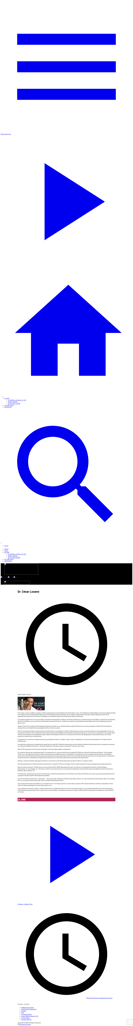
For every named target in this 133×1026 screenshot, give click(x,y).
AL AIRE (6, 398)
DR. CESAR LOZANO (14, 403)
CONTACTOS (8, 407)
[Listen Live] (66, 853)
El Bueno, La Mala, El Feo (25, 904)
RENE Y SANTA (12, 402)
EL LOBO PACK (8, 405)
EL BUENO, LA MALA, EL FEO (17, 400)
